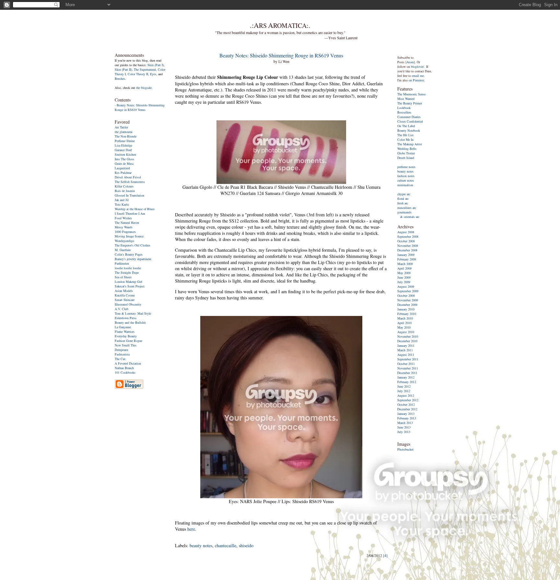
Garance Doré (123, 150)
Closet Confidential (410, 121)
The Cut (120, 358)
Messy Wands (124, 227)
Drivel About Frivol (128, 177)
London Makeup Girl (128, 281)
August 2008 (405, 232)
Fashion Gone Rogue (128, 340)
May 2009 (404, 273)
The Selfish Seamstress (130, 181)
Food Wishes (123, 218)
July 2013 (403, 431)
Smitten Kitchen (125, 154)
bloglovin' (417, 66)
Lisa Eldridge (123, 145)
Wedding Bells (406, 148)
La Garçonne (123, 327)
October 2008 (406, 241)
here (191, 529)
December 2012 (407, 409)
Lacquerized (122, 168)
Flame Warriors (124, 331)
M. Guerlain (123, 250)
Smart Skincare (124, 299)
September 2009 (407, 291)
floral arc (403, 198)
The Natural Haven (127, 222)
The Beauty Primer (409, 103)
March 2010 (405, 318)
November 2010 (407, 336)
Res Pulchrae (123, 172)
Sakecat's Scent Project (130, 286)
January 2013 (405, 413)
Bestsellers (404, 112)
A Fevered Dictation (128, 363)
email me (418, 75)
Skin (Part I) (155, 65)
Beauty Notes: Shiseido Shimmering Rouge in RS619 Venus (140, 107)
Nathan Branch (124, 368)
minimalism (405, 185)
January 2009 (405, 254)
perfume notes (406, 166)
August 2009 (405, 286)
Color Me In (405, 139)
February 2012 (406, 382)
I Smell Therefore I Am (130, 213)
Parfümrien (122, 263)
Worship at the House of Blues (135, 209)
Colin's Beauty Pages (129, 254)
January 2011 (405, 345)
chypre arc (403, 194)
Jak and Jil (122, 200)
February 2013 (406, 418)
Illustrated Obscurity (128, 304)
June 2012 (404, 386)
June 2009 (404, 277)
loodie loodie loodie (128, 268)
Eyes (153, 74)
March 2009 (405, 263)
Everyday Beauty (126, 336)
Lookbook (404, 107)
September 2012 (407, 400)
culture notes (405, 180)
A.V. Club (121, 309)
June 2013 (404, 427)
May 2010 (404, 327)
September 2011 (407, 359)
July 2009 (403, 282)
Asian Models (124, 290)
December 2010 (407, 341)
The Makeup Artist (409, 144)
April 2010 (404, 322)
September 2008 (407, 236)
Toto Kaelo (122, 204)
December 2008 (407, 250)
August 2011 (405, 354)
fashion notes (405, 176)
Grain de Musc (124, 163)
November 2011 (407, 368)
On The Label (406, 126)
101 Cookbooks (125, 372)
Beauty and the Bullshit (130, 322)
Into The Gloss (124, 159)
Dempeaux (121, 349)
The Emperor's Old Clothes (132, 245)
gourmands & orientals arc (408, 214)
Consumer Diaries (409, 117)
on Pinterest (416, 80)
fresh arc (402, 203)
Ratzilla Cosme (125, 295)
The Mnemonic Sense (411, 94)
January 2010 (405, 309)
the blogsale (144, 87)
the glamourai (124, 131)
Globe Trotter (406, 153)
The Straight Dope (127, 272)
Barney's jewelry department (133, 259)
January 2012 (405, 377)
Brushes (120, 78)
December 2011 (407, 372)
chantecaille (225, 545)
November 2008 (407, 245)
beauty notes (201, 545)
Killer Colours (124, 186)
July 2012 (403, 391)
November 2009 (407, 300)
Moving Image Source (129, 236)
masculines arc (406, 207)
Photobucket (405, 449)
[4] (385, 555)
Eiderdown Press (125, 318)
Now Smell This (125, 345)
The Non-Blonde (125, 136)
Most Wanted (405, 98)
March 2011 (405, 350)
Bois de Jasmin (125, 190)
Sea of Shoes (123, 277)
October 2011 (406, 363)
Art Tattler (121, 127)
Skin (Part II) (123, 69)
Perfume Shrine (125, 141)
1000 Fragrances (125, 231)
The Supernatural (145, 69)
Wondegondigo (124, 240)
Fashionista (122, 354)
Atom (410, 62)
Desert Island (405, 157)
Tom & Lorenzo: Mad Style (133, 313)
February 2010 (406, 313)
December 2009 (407, 304)
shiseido (246, 545)
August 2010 (405, 332)
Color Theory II (138, 74)
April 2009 (404, 268)
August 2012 (405, 395)
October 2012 (406, 404)
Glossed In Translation (129, 195)
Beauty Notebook (408, 130)
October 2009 (406, 295)
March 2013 (405, 422)
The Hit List (405, 135)
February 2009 (406, 259)
